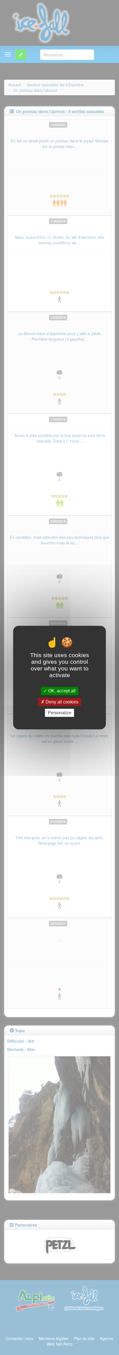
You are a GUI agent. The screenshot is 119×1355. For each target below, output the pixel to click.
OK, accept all (61, 691)
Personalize (59, 712)
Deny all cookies (61, 702)
